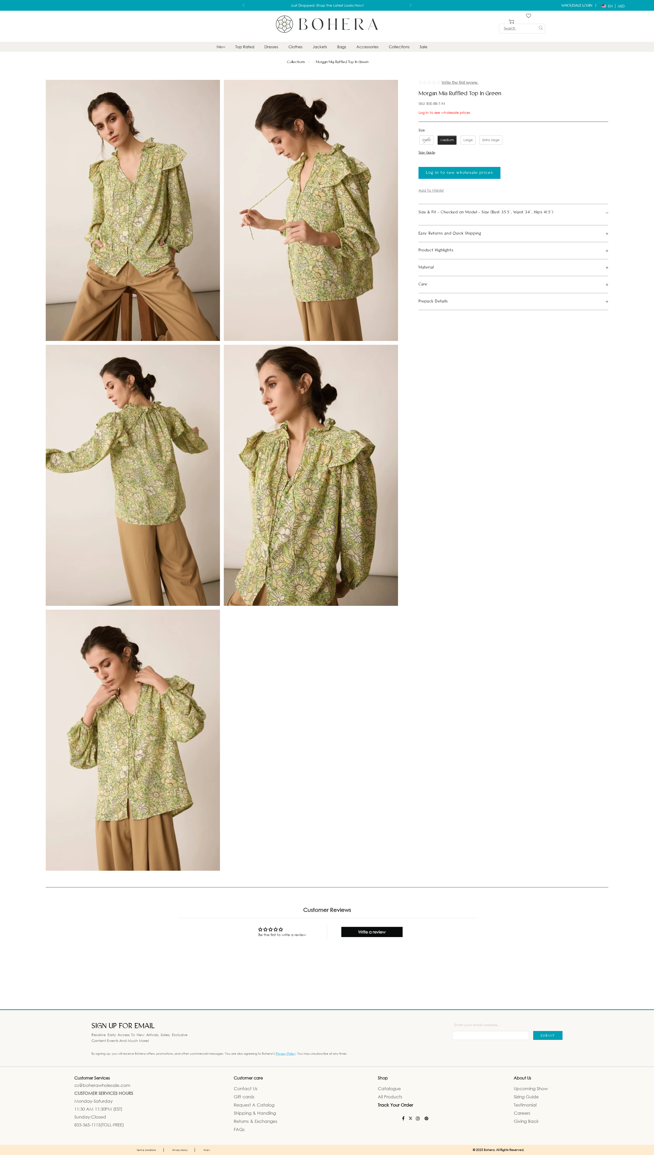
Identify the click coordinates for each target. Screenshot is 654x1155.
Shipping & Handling (255, 1112)
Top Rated (244, 46)
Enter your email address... (477, 1024)
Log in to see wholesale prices (444, 112)
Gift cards (244, 1096)
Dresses (271, 46)
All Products (390, 1096)
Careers (522, 1112)
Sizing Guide (526, 1096)
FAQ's (207, 1149)
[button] (429, 82)
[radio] (426, 140)
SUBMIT (548, 1035)
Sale (423, 46)
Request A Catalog (254, 1104)
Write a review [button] (372, 931)
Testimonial (525, 1104)
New (221, 46)
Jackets (320, 46)
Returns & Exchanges (255, 1121)
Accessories (367, 46)
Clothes (295, 46)
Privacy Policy (286, 1053)
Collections (399, 46)
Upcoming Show (531, 1088)
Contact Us (246, 1088)
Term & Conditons (146, 1149)
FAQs (239, 1129)
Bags (341, 46)
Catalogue (389, 1088)
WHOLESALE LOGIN (577, 5)
